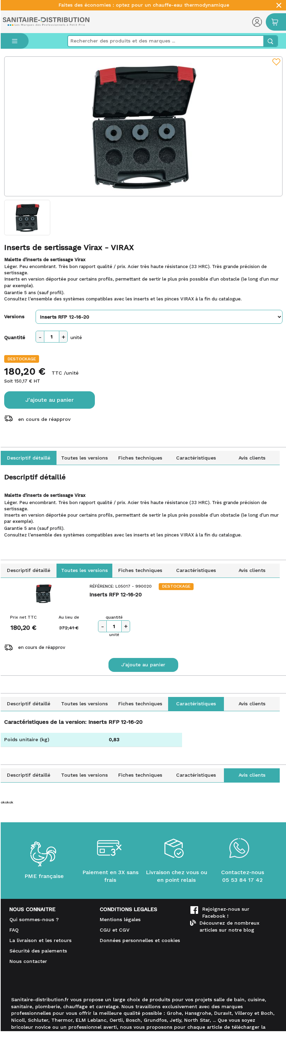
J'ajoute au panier (49, 400)
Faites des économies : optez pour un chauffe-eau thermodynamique (144, 5)
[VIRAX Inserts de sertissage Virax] (143, 126)
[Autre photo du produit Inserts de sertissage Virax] (27, 217)
